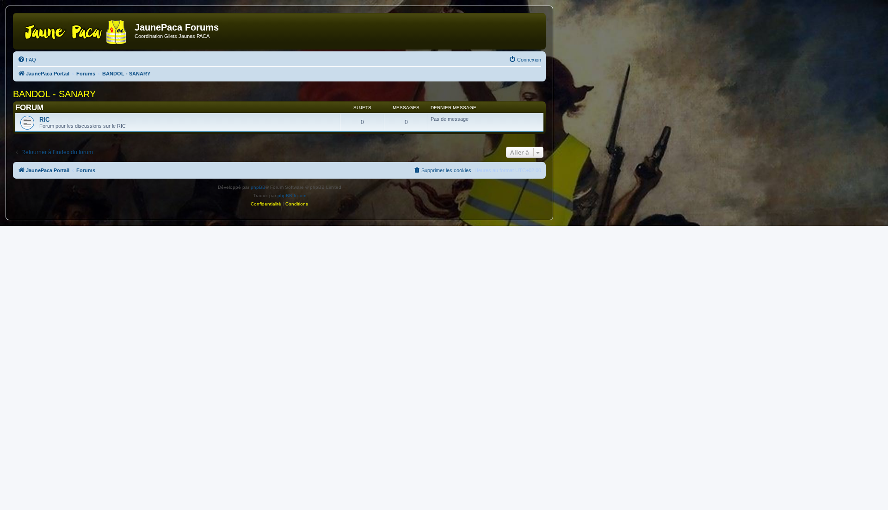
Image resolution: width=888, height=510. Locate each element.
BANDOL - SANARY (54, 94)
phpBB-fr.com (292, 195)
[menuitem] (27, 59)
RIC (44, 119)
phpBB (258, 187)
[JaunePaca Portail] (75, 30)
